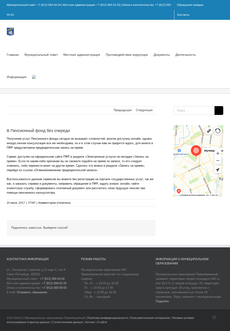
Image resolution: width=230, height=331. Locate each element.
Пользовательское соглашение (150, 318)
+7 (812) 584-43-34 (52, 278)
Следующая (144, 110)
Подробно (162, 301)
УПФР (31, 202)
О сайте (102, 322)
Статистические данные (67, 322)
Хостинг (90, 322)
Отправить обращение (32, 292)
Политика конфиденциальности (108, 318)
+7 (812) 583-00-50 (54, 287)
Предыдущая (123, 110)
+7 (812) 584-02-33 (54, 283)
